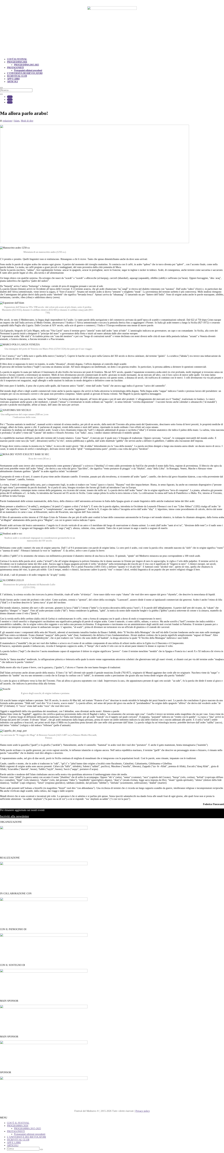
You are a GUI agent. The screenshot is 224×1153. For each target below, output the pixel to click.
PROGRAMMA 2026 (17, 62)
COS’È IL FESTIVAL (17, 59)
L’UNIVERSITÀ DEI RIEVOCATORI (24, 73)
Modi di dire (27, 120)
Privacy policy (142, 1111)
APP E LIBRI (13, 79)
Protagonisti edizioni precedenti (28, 70)
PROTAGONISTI (15, 67)
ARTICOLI (12, 81)
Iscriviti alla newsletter (14, 816)
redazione (7, 120)
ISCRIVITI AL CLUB (17, 76)
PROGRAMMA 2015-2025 (26, 64)
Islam (16, 120)
